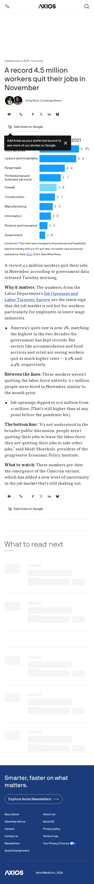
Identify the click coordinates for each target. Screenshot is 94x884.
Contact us (11, 836)
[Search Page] (86, 6)
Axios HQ (48, 821)
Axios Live (49, 814)
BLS (29, 254)
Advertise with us (15, 821)
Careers (9, 828)
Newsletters (12, 843)
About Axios (12, 814)
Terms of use (50, 836)
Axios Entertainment (17, 850)
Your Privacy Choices (56, 843)
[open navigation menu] (7, 6)
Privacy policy (51, 828)
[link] (9, 114)
